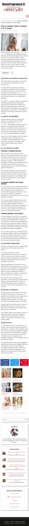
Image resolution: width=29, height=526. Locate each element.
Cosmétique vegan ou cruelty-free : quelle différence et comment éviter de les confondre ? (16, 459)
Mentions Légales (20, 522)
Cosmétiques (12, 21)
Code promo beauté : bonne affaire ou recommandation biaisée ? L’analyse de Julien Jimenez (17, 466)
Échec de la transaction (14, 506)
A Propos (6, 522)
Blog (7, 21)
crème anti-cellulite (14, 493)
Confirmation (14, 500)
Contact (12, 522)
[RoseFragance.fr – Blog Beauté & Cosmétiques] (13, 7)
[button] (27, 16)
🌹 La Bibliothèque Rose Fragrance (14, 497)
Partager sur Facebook (5, 362)
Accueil (3, 21)
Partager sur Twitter (15, 362)
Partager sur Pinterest (25, 362)
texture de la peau (23, 93)
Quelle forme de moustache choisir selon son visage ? (17, 452)
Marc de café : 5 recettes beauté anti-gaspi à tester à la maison (17, 480)
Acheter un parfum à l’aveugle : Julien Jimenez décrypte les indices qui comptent (17, 473)
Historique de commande (14, 503)
